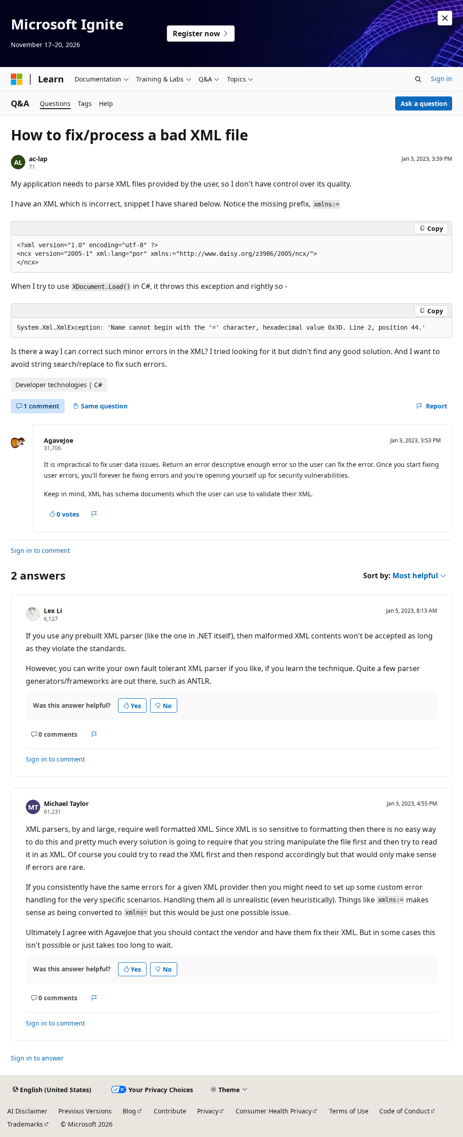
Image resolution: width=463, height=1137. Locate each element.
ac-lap (38, 158)
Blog (129, 1111)
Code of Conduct (404, 1111)
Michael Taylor (66, 803)
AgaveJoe (58, 440)
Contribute (170, 1111)
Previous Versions (85, 1111)
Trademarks (25, 1124)
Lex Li (53, 610)
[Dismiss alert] (445, 18)
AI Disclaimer (27, 1111)
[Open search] (418, 79)
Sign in (441, 78)
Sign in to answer (37, 1058)
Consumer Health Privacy (274, 1111)
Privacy (207, 1111)
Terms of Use (349, 1111)
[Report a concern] (94, 514)
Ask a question (424, 103)
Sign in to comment (40, 550)
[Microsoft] (17, 79)
